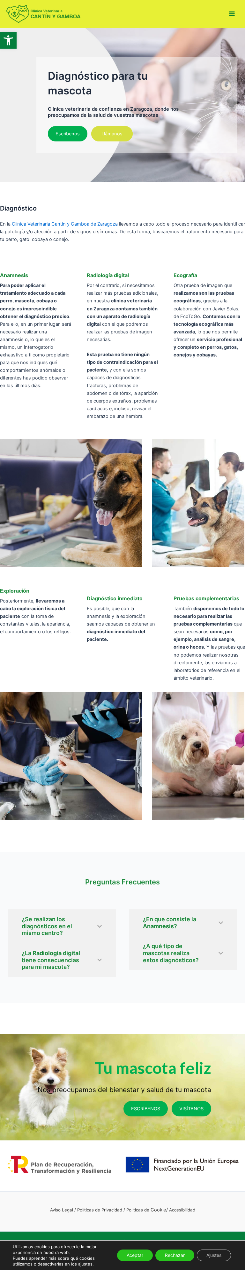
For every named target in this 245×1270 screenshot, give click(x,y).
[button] (8, 40)
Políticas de (138, 1209)
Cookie (158, 1210)
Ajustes (213, 1255)
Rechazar (175, 1255)
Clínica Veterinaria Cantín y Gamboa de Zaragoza (65, 224)
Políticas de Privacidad (99, 1209)
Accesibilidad (182, 1209)
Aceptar (135, 1255)
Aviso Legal (61, 1209)
